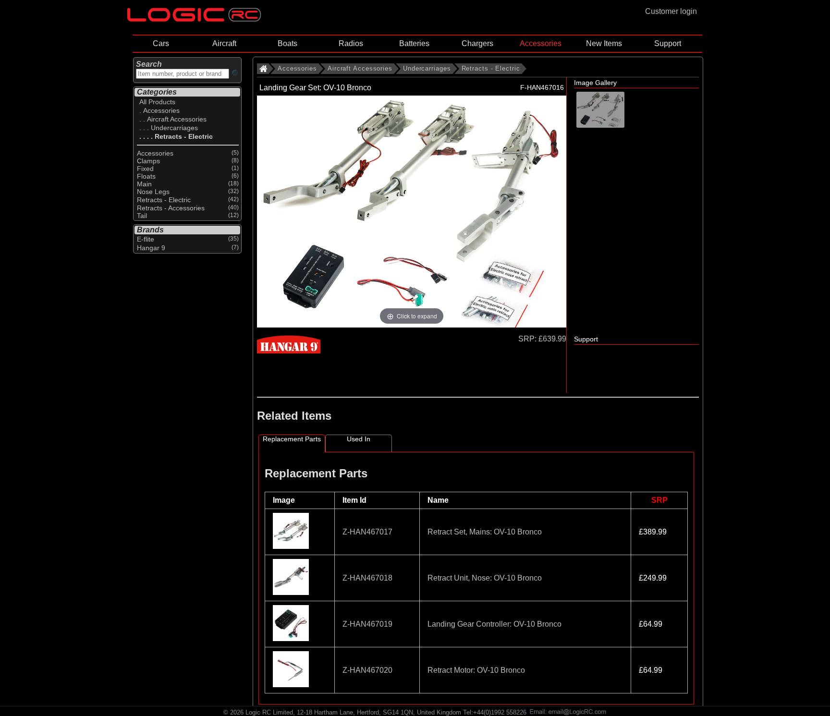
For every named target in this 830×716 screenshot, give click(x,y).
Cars (161, 43)
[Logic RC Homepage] (194, 19)
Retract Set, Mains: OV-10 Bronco (484, 532)
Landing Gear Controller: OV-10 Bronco (494, 624)
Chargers (477, 43)
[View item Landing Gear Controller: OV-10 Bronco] (292, 638)
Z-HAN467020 (367, 670)
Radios (351, 43)
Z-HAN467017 (367, 532)
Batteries (414, 43)
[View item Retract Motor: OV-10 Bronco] (292, 685)
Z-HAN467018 (367, 578)
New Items (604, 43)
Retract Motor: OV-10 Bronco (476, 670)
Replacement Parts (292, 439)
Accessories (540, 43)
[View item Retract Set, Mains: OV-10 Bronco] (292, 546)
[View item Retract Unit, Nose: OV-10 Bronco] (292, 592)
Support (667, 43)
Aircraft (224, 43)
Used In (358, 439)
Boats (287, 43)
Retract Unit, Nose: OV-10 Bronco (484, 578)
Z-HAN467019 (367, 624)
